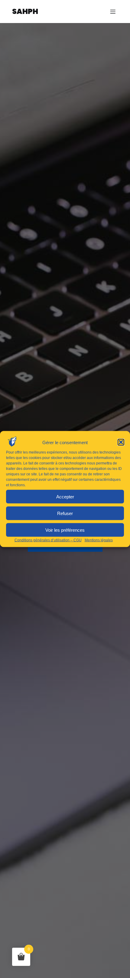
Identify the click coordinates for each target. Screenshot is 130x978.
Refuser (65, 513)
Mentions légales (99, 540)
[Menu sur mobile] (113, 11)
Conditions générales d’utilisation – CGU (48, 540)
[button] (121, 442)
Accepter (65, 496)
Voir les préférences (65, 529)
